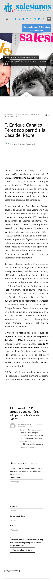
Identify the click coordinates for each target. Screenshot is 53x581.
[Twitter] (39, 19)
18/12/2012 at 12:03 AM (25, 427)
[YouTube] (19, 19)
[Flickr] (27, 19)
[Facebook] (16, 19)
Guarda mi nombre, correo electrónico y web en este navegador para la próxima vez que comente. (26, 542)
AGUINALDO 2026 (36, 28)
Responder (39, 424)
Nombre (14, 506)
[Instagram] (23, 19)
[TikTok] (35, 19)
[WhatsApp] (31, 19)
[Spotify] (43, 19)
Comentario (15, 477)
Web (11, 526)
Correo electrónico (18, 516)
